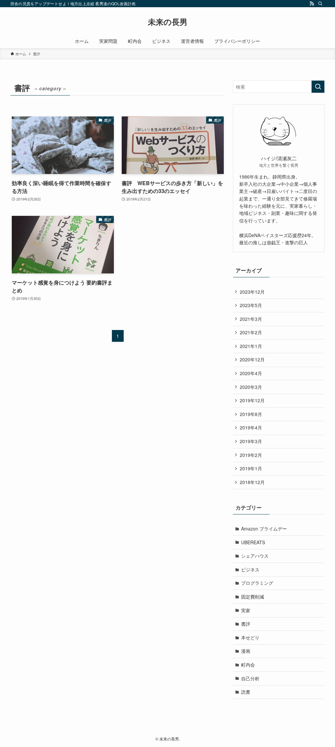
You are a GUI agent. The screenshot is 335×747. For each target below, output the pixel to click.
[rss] (312, 3)
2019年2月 (251, 455)
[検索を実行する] (318, 86)
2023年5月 (251, 305)
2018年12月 (252, 482)
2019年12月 (252, 400)
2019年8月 (251, 414)
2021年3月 (251, 319)
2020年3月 (251, 387)
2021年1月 (251, 346)
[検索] (320, 3)
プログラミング (257, 583)
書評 (245, 623)
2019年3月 (251, 441)
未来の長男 (167, 22)
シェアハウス (255, 555)
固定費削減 (252, 596)
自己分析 (250, 678)
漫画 (245, 651)
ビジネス (250, 569)
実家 (245, 610)
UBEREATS (253, 542)
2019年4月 (251, 427)
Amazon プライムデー (264, 528)
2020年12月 (252, 359)
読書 (245, 691)
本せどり (250, 637)
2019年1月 (251, 468)
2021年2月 (251, 332)
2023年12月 (252, 291)
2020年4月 (251, 373)
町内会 (248, 664)
